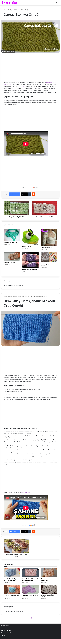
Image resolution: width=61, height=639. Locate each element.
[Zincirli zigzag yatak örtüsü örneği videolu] (49, 257)
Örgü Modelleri (13, 9)
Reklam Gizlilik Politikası (7, 633)
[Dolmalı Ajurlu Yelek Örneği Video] (30, 260)
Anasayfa (7, 9)
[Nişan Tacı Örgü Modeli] (12, 256)
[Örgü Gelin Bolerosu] (49, 237)
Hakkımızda (4, 628)
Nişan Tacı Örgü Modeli (10, 262)
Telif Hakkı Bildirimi (6, 630)
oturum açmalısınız (18, 285)
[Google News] (33, 187)
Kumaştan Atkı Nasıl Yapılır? (11, 242)
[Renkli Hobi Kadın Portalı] (9, 2)
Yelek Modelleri (5, 625)
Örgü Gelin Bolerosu (46, 247)
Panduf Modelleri (27, 246)
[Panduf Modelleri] (30, 237)
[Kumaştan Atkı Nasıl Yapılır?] (12, 235)
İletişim (3, 635)
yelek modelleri (21, 86)
